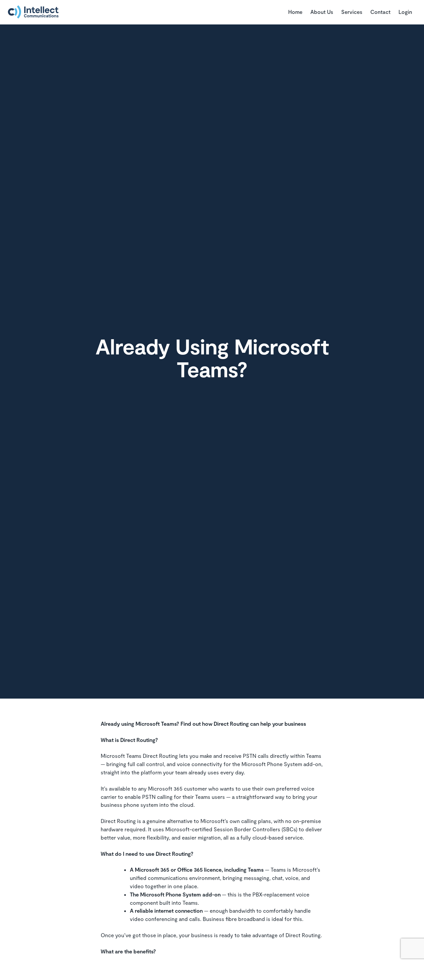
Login (405, 12)
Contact (380, 12)
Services (351, 12)
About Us (321, 12)
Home (295, 12)
